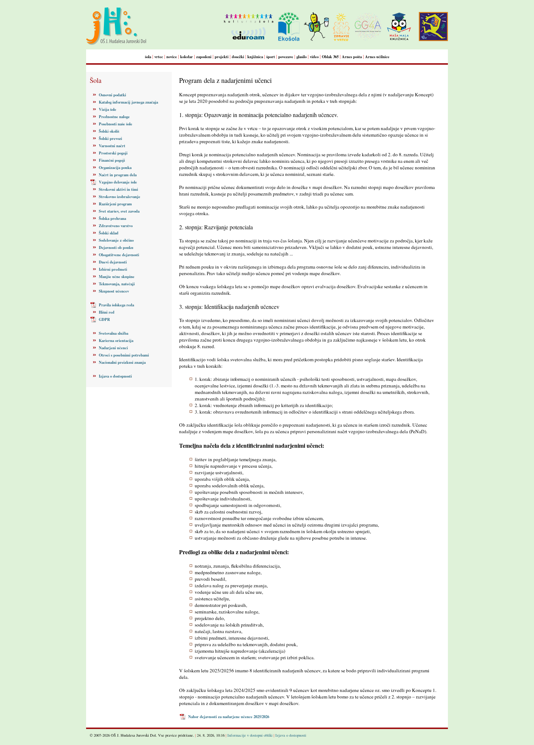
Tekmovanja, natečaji (117, 284)
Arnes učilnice (377, 57)
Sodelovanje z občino (116, 240)
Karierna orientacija (116, 340)
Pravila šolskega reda (116, 305)
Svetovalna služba (113, 333)
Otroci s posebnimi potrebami (124, 355)
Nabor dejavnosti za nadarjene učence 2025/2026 (228, 717)
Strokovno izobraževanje (119, 197)
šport (270, 57)
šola (148, 57)
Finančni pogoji (112, 160)
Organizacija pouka (115, 167)
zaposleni (203, 57)
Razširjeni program (115, 204)
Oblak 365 (330, 57)
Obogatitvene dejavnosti (119, 255)
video (314, 57)
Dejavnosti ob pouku (116, 247)
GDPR (104, 319)
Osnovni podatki (112, 95)
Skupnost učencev (114, 291)
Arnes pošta (352, 57)
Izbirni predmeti (113, 269)
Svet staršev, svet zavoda (119, 211)
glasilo (301, 57)
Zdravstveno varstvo (116, 226)
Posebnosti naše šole (115, 124)
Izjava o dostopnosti (115, 376)
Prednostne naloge (114, 117)
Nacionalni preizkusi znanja (122, 362)
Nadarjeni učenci (113, 348)
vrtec (158, 57)
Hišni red (106, 312)
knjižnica (255, 57)
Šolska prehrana (112, 218)
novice (171, 57)
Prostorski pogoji (113, 153)
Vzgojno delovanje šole (118, 182)
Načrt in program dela (118, 175)
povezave (285, 57)
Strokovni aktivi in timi (118, 189)
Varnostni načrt (112, 146)
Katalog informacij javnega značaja (128, 102)
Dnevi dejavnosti (113, 262)
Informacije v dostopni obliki (249, 735)
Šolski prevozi (110, 138)
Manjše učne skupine (116, 276)
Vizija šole (107, 109)
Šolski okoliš (109, 131)
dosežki (238, 57)
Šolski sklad (108, 233)
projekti (221, 57)
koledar (186, 57)
